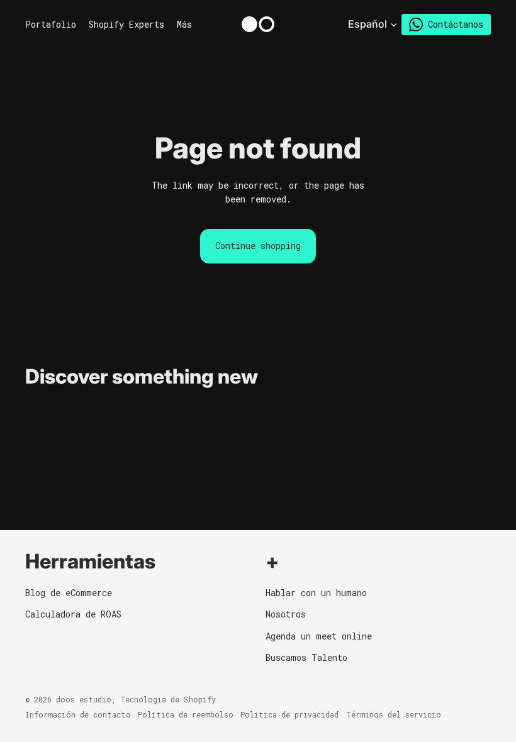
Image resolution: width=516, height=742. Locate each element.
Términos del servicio (393, 714)
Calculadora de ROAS (73, 614)
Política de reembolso (185, 714)
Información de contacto (78, 714)
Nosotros (286, 614)
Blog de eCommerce (68, 593)
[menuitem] (184, 24)
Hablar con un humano (316, 593)
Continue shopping (258, 246)
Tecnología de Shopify (168, 699)
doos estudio (83, 699)
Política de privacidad (289, 714)
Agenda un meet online (319, 636)
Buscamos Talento (306, 657)
